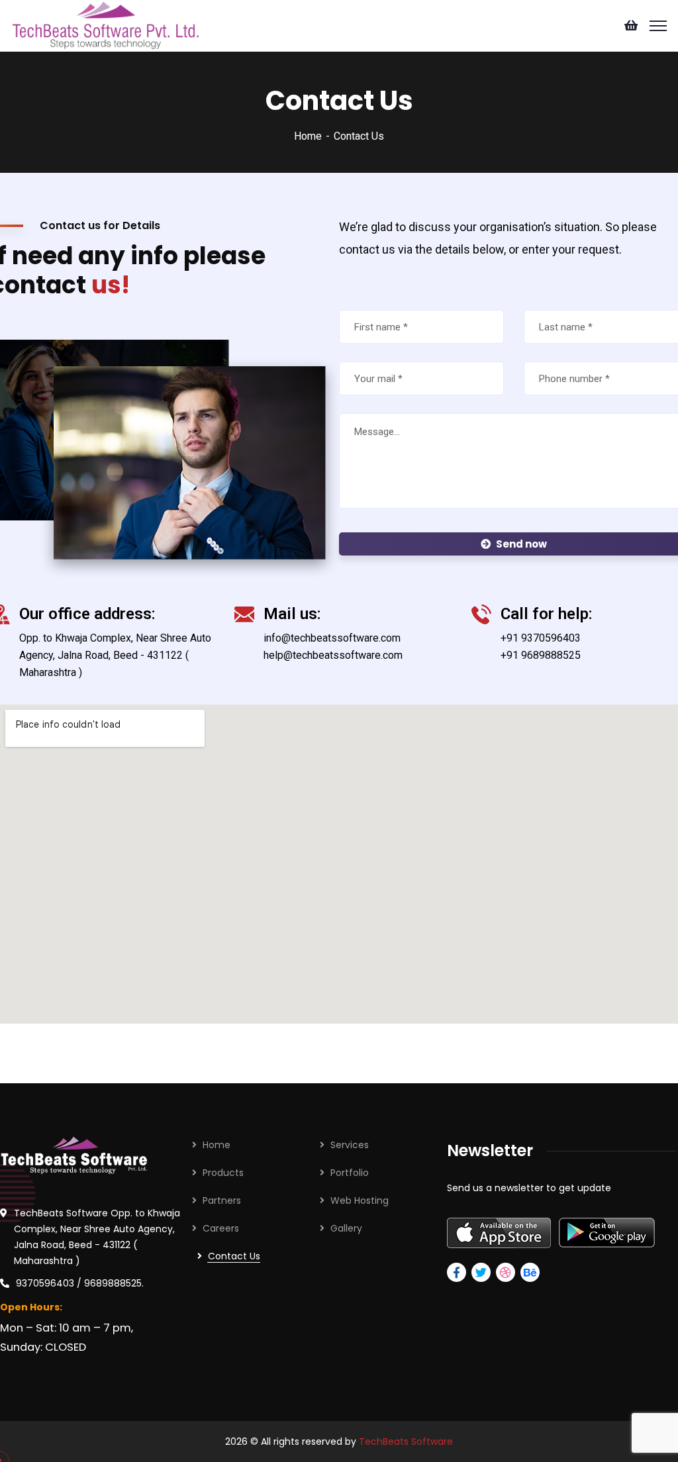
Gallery (346, 1228)
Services (349, 1144)
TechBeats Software (406, 1441)
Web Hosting (359, 1200)
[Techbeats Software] (104, 24)
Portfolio (349, 1172)
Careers (221, 1228)
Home (308, 136)
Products (223, 1172)
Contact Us (234, 1256)
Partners (222, 1200)
